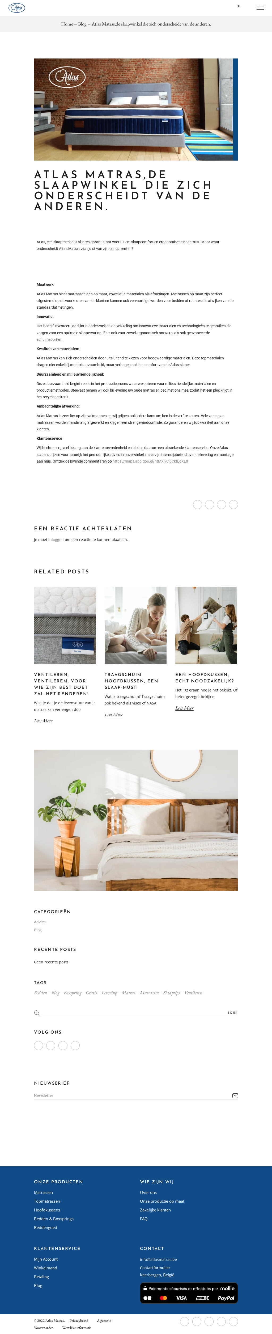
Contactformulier (155, 1267)
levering (109, 992)
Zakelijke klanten (155, 1210)
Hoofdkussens (47, 1210)
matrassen (149, 992)
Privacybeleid (79, 1320)
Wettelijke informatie (76, 1327)
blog (55, 992)
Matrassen (43, 1192)
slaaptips (171, 992)
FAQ (144, 1218)
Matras (128, 992)
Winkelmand (45, 1267)
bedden (40, 992)
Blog (82, 24)
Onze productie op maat (162, 1201)
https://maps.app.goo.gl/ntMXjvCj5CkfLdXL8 (151, 461)
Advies (40, 921)
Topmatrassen (47, 1201)
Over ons (148, 1192)
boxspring (72, 992)
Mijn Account (46, 1259)
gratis (91, 992)
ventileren (193, 992)
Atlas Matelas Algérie (158, 1227)
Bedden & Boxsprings (54, 1218)
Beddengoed (45, 1227)
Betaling (41, 1276)
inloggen (56, 539)
